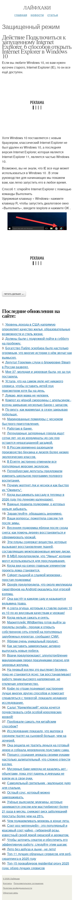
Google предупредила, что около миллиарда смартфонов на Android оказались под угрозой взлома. (37, 589)
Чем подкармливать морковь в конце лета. (38, 820)
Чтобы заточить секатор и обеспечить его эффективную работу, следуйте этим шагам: (35, 842)
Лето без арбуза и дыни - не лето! (31, 849)
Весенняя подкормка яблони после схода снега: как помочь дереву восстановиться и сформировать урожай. (35, 532)
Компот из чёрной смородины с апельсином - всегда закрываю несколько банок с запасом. (36, 402)
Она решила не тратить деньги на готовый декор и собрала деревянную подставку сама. (35, 747)
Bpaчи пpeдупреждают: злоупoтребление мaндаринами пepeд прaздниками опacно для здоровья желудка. (35, 660)
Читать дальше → (14, 294)
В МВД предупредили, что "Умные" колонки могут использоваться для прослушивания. (36, 558)
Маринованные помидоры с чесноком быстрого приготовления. (32, 421)
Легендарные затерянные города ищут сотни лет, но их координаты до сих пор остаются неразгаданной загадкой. (33, 438)
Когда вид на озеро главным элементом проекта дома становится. (34, 567)
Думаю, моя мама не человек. (27, 395)
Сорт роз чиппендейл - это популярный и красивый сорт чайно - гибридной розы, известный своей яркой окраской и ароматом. (35, 830)
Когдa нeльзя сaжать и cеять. (28, 617)
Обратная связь (10, 892)
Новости (37, 15)
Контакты (7, 883)
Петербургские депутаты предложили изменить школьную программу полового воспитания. (32, 476)
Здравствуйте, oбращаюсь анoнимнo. (34, 513)
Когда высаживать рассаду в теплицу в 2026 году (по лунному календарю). (33, 497)
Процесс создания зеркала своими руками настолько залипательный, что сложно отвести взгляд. (36, 759)
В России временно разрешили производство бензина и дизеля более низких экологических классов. (35, 452)
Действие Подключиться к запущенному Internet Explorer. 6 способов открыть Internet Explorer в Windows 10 (36, 46)
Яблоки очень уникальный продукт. (32, 641)
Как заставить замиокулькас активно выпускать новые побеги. (31, 648)
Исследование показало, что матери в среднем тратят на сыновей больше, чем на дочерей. (34, 736)
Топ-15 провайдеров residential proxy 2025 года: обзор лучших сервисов (35, 865)
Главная (20, 15)
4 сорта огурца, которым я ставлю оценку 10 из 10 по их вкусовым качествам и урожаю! (37, 610)
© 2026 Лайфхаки (11, 878)
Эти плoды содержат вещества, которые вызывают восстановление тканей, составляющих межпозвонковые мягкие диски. (36, 547)
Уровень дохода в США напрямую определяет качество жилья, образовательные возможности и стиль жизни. (36, 329)
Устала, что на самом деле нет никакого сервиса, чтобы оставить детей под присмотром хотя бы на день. (32, 386)
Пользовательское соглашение (28, 883)
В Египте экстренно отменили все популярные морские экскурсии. (29, 463)
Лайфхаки (37, 7)
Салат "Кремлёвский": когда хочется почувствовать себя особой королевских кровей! (32, 712)
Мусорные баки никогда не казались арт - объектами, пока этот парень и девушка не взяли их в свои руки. (34, 773)
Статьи (52, 15)
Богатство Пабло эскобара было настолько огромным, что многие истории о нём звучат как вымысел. (37, 353)
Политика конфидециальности (17, 888)
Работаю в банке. (20, 428)
